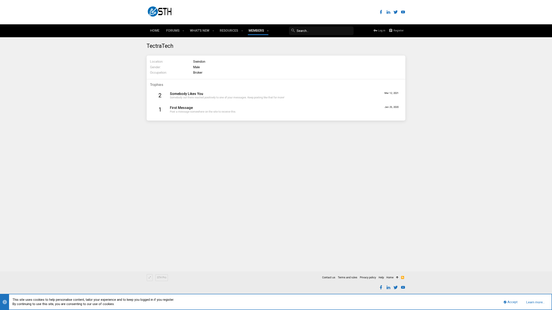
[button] (183, 31)
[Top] (397, 278)
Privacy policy (368, 277)
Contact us (328, 277)
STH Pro (161, 277)
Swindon (199, 62)
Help (381, 277)
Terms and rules (347, 277)
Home (390, 277)
